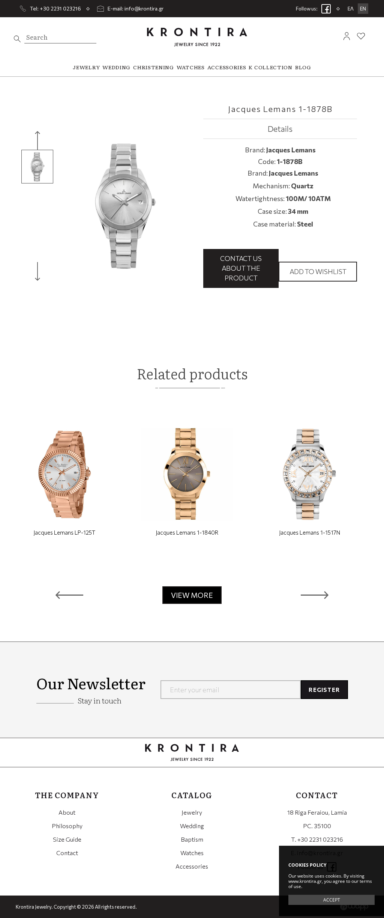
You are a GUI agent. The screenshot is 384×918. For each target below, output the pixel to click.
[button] (69, 595)
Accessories (192, 866)
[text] (17, 38)
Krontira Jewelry (197, 37)
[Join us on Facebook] (326, 8)
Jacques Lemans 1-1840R (187, 532)
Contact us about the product (241, 268)
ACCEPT (331, 900)
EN (363, 9)
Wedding (192, 825)
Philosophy (67, 825)
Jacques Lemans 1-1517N (309, 532)
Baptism (192, 839)
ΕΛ (351, 9)
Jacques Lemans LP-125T (64, 532)
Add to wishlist (318, 271)
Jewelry (192, 812)
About (66, 812)
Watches (192, 852)
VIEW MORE (192, 595)
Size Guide (67, 839)
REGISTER (324, 689)
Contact (67, 852)
